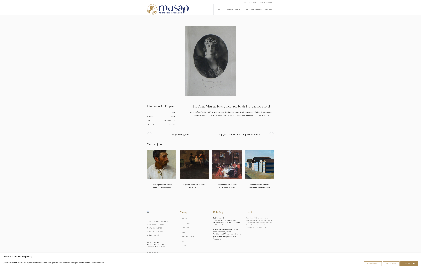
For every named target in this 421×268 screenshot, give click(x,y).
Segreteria (228, 236)
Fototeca (172, 124)
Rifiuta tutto (391, 264)
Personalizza (373, 264)
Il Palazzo (186, 246)
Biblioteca (186, 223)
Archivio (185, 219)
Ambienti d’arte (188, 237)
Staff (184, 232)
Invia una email (153, 235)
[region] (210, 260)
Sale (184, 241)
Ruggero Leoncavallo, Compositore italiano (240, 134)
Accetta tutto (409, 264)
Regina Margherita (181, 134)
